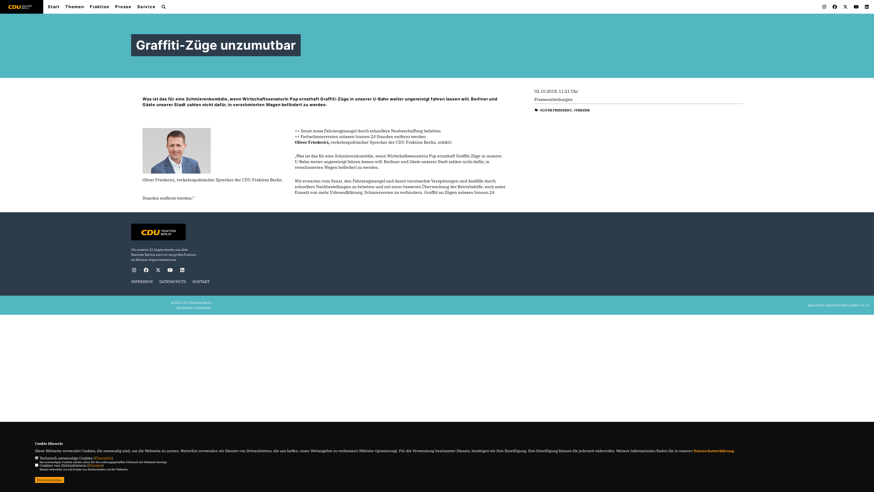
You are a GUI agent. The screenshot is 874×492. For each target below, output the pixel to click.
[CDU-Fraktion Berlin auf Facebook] (146, 271)
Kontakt (201, 281)
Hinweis (95, 465)
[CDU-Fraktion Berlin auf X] (158, 271)
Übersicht (103, 458)
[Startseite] (158, 232)
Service (146, 7)
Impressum (142, 281)
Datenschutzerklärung (714, 450)
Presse (123, 7)
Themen (74, 7)
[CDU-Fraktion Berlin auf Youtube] (170, 271)
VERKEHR (582, 110)
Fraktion (99, 7)
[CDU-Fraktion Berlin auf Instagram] (134, 271)
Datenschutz (172, 281)
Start (54, 7)
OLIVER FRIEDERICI (556, 110)
